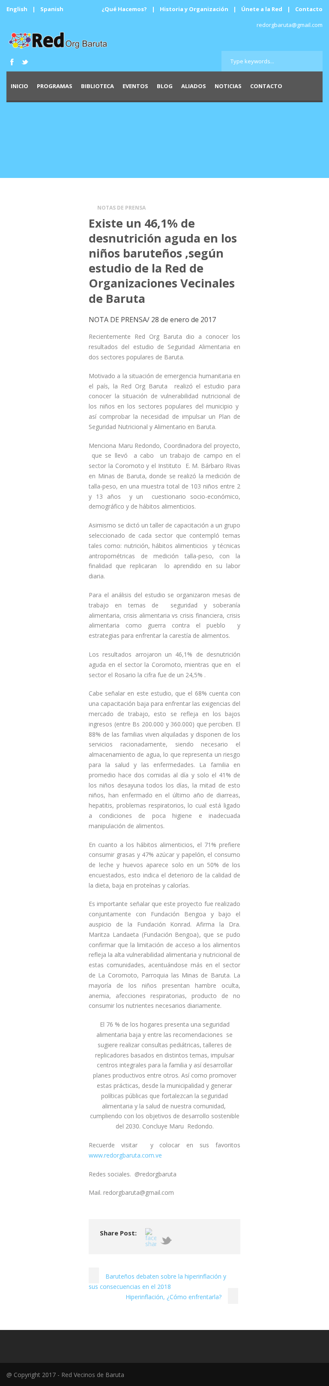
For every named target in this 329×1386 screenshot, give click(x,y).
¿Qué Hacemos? (124, 9)
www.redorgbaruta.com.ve (125, 1155)
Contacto (309, 9)
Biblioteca (97, 86)
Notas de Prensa (121, 207)
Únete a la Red (261, 9)
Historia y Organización (194, 9)
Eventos (135, 86)
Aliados (193, 86)
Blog (165, 86)
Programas (54, 86)
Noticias (228, 86)
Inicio (19, 86)
